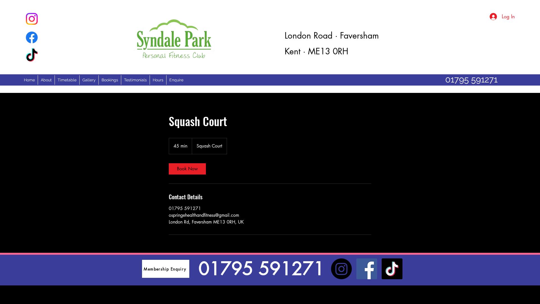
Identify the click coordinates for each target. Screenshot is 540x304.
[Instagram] (341, 268)
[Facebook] (366, 268)
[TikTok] (392, 268)
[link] (187, 169)
